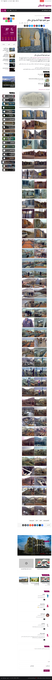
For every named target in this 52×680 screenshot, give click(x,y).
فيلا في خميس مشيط (40, 74)
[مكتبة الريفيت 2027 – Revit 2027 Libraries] (12, 60)
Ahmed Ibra (42, 604)
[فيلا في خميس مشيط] (47, 75)
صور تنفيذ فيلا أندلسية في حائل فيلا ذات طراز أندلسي (41, 57)
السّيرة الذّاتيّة (46, 10)
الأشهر (9, 44)
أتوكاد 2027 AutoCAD (6, 68)
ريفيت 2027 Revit (6, 63)
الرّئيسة (48, 15)
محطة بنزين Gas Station (24, 583)
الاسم (49, 661)
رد (44, 599)
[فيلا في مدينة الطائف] (47, 85)
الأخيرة (14, 44)
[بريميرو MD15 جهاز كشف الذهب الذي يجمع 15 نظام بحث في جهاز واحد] (12, 50)
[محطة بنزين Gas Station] (23, 579)
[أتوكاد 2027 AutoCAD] (12, 70)
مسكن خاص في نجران (42, 89)
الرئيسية (49, 10)
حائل (36, 520)
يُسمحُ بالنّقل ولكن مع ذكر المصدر (32, 678)
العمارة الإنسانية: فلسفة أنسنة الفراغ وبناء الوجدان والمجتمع (6, 55)
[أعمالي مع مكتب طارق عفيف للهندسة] (45, 579)
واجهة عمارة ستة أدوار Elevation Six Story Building (36, 78)
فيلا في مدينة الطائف (40, 83)
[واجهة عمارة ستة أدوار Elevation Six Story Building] (47, 80)
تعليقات (3, 44)
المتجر (42, 10)
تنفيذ (40, 520)
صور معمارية (31, 520)
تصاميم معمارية (45, 15)
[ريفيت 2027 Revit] (12, 65)
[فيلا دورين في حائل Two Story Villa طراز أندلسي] (34, 579)
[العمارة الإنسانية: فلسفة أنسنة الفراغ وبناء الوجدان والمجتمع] (12, 56)
